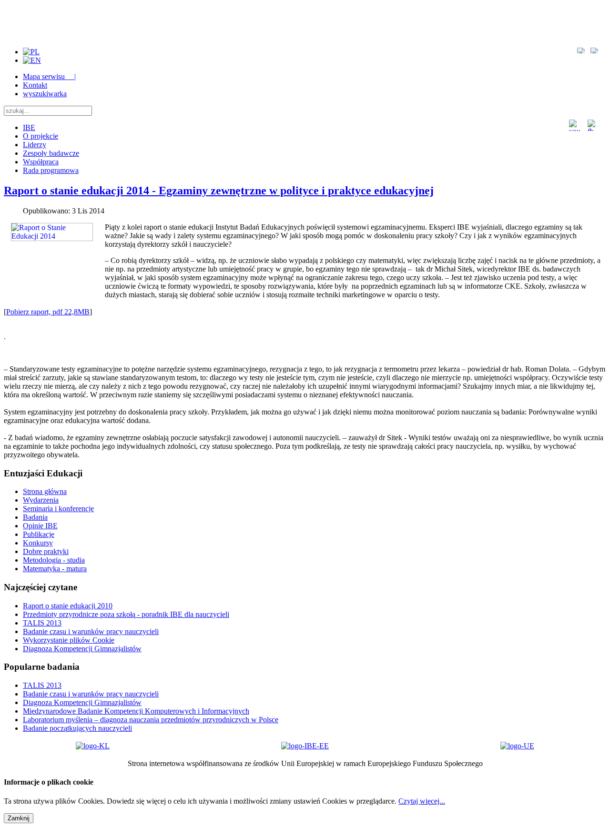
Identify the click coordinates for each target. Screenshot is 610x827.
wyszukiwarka (45, 94)
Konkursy (38, 543)
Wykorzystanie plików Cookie (68, 640)
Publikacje (38, 534)
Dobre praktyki (46, 551)
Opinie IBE (40, 526)
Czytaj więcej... (421, 801)
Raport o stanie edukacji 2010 (67, 606)
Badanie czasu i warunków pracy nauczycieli (91, 631)
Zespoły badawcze (51, 153)
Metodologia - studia (54, 560)
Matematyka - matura (55, 569)
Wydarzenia (41, 500)
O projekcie (40, 136)
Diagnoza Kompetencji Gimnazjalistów (82, 649)
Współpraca (41, 162)
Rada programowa (51, 170)
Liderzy (34, 145)
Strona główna (45, 491)
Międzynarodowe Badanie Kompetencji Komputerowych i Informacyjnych (136, 711)
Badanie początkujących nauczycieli (77, 728)
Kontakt (35, 85)
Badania (35, 517)
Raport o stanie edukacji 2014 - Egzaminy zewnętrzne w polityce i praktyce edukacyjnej (219, 190)
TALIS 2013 (42, 623)
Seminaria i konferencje (58, 508)
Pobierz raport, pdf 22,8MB (48, 312)
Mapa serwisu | (49, 76)
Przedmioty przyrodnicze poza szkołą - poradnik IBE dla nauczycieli (126, 614)
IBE (29, 127)
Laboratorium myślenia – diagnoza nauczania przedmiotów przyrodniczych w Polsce (150, 720)
